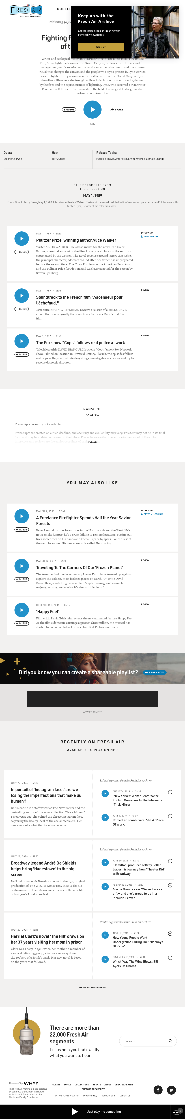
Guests (56, 1084)
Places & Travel (105, 158)
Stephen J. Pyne (13, 158)
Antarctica (121, 158)
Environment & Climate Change (146, 158)
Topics (67, 1084)
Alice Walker (151, 236)
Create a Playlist (125, 1084)
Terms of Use (108, 1095)
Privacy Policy (90, 1095)
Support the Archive (93, 1089)
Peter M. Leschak (153, 514)
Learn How (156, 672)
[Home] (26, 10)
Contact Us (125, 1095)
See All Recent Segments (93, 987)
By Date (96, 1084)
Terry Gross (58, 158)
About (107, 1084)
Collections (70, 9)
